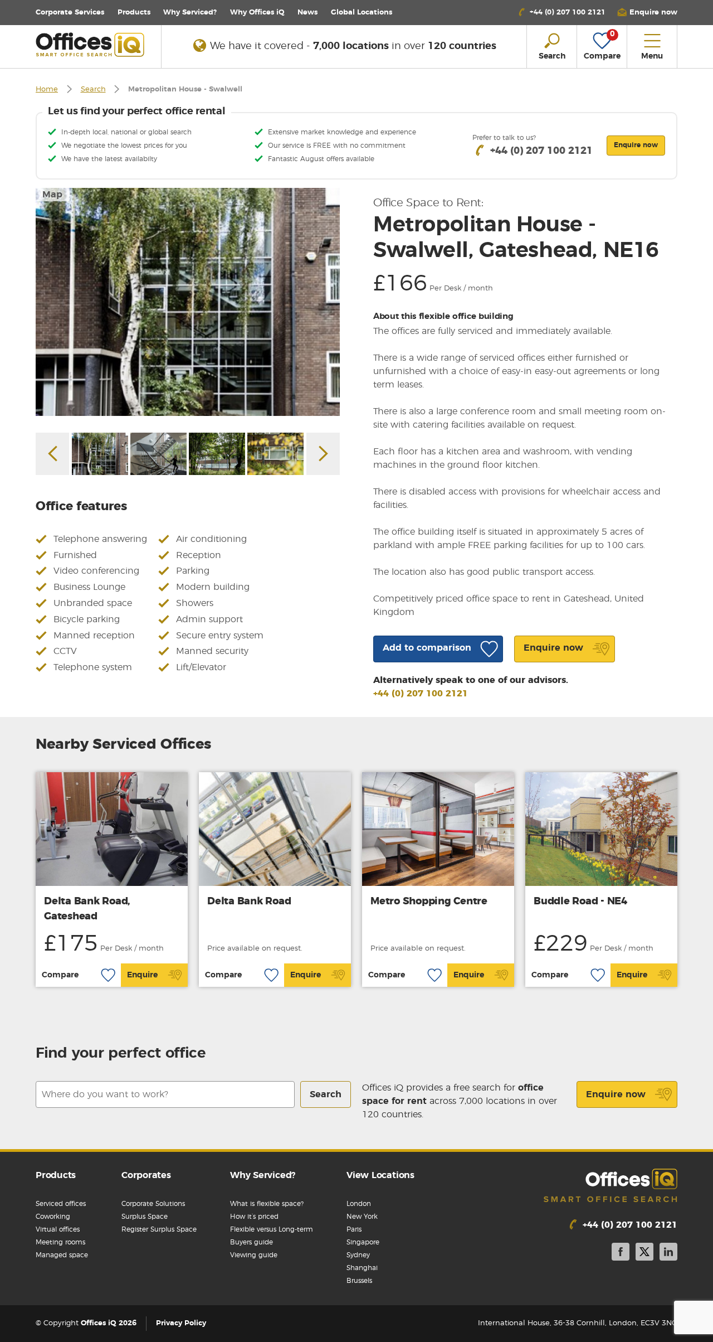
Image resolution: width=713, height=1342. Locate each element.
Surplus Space (144, 1216)
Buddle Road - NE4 (580, 902)
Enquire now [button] (636, 145)
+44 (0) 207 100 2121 (420, 693)
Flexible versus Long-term (271, 1229)
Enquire (142, 975)
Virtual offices (58, 1229)
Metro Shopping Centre (428, 902)
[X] (644, 1254)
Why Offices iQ (257, 12)
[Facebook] (620, 1254)
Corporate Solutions (153, 1203)
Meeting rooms (60, 1242)
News (307, 12)
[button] (647, 12)
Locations (361, 12)
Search (93, 89)
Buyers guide (251, 1242)
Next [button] (323, 454)
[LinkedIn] (668, 1254)
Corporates (146, 1175)
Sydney (358, 1255)
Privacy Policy (181, 1323)
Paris (354, 1229)
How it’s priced (254, 1216)
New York (362, 1216)
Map (52, 194)
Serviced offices (61, 1203)
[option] (188, 302)
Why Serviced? (190, 12)
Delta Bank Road (249, 902)
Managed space (62, 1255)
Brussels (359, 1280)
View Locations (380, 1175)
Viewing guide (253, 1255)
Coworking (53, 1216)
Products (134, 12)
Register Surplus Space (159, 1229)
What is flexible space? (267, 1203)
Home (47, 89)
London (358, 1203)
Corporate (70, 12)
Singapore (362, 1242)
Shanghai (362, 1268)
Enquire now (616, 1094)
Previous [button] (52, 454)
